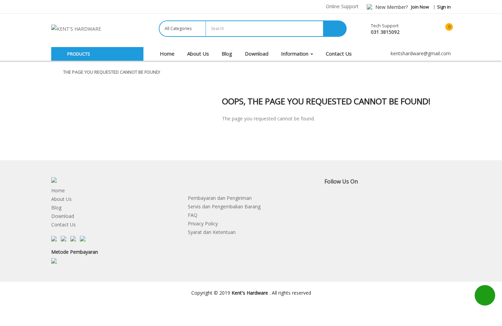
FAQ (192, 215)
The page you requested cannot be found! (111, 72)
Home (58, 190)
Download (62, 216)
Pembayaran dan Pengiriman (220, 198)
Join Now (420, 7)
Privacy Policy (203, 223)
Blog (56, 207)
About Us (61, 199)
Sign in (444, 7)
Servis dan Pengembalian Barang (224, 206)
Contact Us (63, 224)
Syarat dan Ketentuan (212, 232)
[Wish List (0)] (423, 29)
